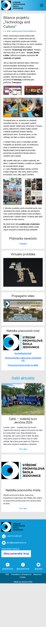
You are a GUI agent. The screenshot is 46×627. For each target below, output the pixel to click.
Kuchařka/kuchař (23, 353)
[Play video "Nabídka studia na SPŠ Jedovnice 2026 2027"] (23, 311)
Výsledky (23, 243)
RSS (7, 574)
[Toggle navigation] (41, 5)
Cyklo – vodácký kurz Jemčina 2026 (23, 420)
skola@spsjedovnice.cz (16, 543)
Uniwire (24, 582)
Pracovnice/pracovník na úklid (23, 365)
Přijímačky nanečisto (23, 238)
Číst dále (23, 449)
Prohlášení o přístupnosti (21, 574)
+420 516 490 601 (14, 536)
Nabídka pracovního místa (23, 490)
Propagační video (23, 296)
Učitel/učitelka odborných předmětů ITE (23, 359)
